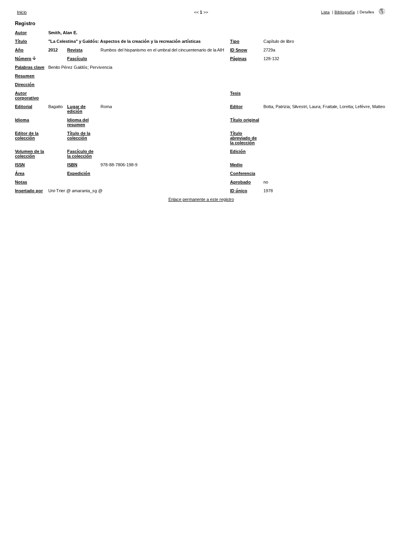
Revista (74, 50)
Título (21, 41)
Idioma (22, 120)
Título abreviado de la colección (243, 138)
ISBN (72, 164)
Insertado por (29, 190)
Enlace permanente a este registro (201, 199)
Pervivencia (101, 67)
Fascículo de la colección (80, 153)
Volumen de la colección (29, 153)
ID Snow (238, 50)
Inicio (22, 12)
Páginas (238, 58)
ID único (238, 190)
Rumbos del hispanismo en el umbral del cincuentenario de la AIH (162, 50)
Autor (21, 32)
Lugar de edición (76, 109)
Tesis (235, 93)
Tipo (234, 41)
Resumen (25, 76)
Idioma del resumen (78, 122)
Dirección (25, 84)
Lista (325, 12)
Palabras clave (29, 67)
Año (19, 50)
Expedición (78, 173)
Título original (244, 120)
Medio (236, 164)
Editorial (23, 106)
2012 (53, 50)
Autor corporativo (27, 95)
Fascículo (77, 58)
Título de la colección (78, 135)
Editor (236, 106)
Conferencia (242, 173)
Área (19, 173)
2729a (269, 50)
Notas (21, 182)
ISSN (20, 164)
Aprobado (240, 182)
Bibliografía (344, 12)
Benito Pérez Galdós (68, 67)
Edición (238, 151)
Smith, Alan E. (62, 32)
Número (23, 58)
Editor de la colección (26, 135)
